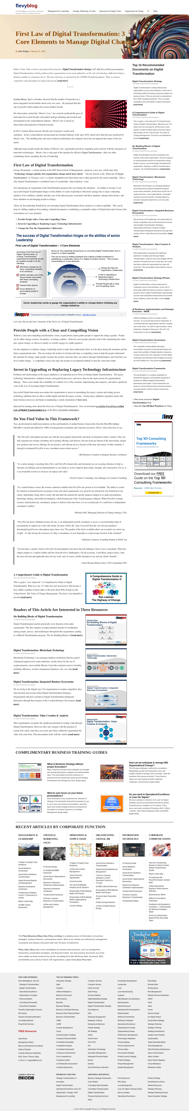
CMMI (58, 1020)
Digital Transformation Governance (148, 340)
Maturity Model (123, 1013)
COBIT (58, 1024)
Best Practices (61, 999)
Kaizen (90, 1060)
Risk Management (154, 991)
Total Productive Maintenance (159, 1049)
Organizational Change (126, 1028)
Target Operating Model (156, 1042)
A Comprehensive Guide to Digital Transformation (41, 574)
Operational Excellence (28, 991)
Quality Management (125, 1067)
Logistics (121, 995)
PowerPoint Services (26, 1024)
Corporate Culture (63, 1060)
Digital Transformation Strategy (147, 81)
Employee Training (95, 1020)
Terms (25, 1057)
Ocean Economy (76, 881)
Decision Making (94, 995)
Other (155, 11)
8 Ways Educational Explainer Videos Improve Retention (158, 888)
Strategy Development (156, 1031)
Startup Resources (155, 1085)
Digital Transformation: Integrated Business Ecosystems (44, 681)
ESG (89, 1013)
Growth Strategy (94, 1028)
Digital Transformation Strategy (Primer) (151, 278)
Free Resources (124, 1078)
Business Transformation (65, 1017)
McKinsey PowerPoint (126, 1017)
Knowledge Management (127, 981)
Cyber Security (93, 988)
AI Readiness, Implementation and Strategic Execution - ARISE (153, 310)
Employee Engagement (97, 1017)
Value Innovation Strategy (157, 1096)
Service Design (153, 1013)
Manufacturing (123, 1002)
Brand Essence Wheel (157, 895)
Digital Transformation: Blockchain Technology (39, 650)
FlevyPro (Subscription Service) (30, 1010)
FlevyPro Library (111, 423)
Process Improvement (126, 1046)
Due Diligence (93, 1010)
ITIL (89, 1046)
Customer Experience (64, 1067)
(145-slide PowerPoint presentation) (93, 69)
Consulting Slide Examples (98, 1085)
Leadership (122, 984)
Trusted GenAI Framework (53, 895)
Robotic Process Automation (158, 995)
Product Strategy (124, 1060)
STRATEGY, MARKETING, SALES (50, 839)
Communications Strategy (66, 1035)
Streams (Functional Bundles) (29, 1017)
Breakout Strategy (63, 1006)
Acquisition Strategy (63, 981)
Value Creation (153, 1056)
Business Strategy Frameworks (99, 1078)
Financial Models (25, 999)
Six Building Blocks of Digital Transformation (38, 616)
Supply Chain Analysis (156, 1035)
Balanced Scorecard (64, 995)
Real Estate (152, 981)
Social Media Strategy (156, 1020)
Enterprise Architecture (96, 1024)
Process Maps (123, 1049)
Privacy (31, 1057)
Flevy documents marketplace (66, 409)
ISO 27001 (92, 1042)
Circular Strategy (76, 906)
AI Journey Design (50, 867)
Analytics (59, 988)
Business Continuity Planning (67, 1010)
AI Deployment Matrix (130, 901)
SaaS (150, 1002)
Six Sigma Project (154, 1017)
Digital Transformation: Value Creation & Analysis (41, 715)
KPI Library (22, 1013)
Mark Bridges (23, 51)
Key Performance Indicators (98, 1067)
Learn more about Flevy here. (79, 960)
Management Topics (26, 1042)
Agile (58, 984)
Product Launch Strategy (127, 1056)
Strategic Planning (155, 1024)
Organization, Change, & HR (67, 1092)
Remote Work (153, 984)
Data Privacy (92, 991)
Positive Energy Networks (105, 902)
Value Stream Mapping (156, 1060)
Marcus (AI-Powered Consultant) (30, 1046)
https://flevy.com (32, 949)
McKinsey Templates (125, 1020)
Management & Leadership (58, 11)
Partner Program (24, 1049)
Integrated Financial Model (98, 1056)
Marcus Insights (124, 1092)
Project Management (125, 1064)
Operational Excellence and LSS (68, 1089)
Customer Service (94, 984)
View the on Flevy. (153, 406)
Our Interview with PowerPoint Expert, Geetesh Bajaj (159, 879)
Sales (150, 1006)
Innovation (82, 399)
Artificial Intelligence (63, 991)
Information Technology (96, 1049)
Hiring (90, 1035)
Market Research (124, 1006)
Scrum (150, 1010)
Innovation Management (97, 1053)
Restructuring (153, 988)
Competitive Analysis (64, 1046)
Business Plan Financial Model (68, 1013)
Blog (37, 1057)
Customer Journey (95, 981)
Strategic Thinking (154, 1028)
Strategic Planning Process (158, 1092)
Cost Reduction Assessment (66, 1064)
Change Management (64, 1028)
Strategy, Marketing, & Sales (84, 11)
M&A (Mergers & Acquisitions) (129, 999)
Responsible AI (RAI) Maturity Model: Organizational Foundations (81, 899)
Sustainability (153, 1038)
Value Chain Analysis (156, 1053)
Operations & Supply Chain (110, 11)
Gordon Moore (20, 99)
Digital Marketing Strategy (97, 999)
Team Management (155, 1046)
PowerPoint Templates (27, 1006)
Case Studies (93, 1082)
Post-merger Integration (126, 1038)
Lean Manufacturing (125, 991)
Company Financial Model (66, 1038)
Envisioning (133, 771)
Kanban (91, 1064)
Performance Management (128, 1035)
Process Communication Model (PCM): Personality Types (158, 917)
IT (148, 11)
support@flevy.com (35, 1060)
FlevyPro (18, 427)
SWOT (150, 999)
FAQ (20, 1057)
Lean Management (125, 1085)
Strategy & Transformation (29, 984)
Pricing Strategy (124, 1042)
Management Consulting (65, 1096)
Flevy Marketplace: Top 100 (28, 981)
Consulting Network (25, 1020)
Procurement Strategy (126, 1053)
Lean (120, 988)
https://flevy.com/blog (52, 936)
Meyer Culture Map (25, 901)
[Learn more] (81, 780)
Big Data (59, 1002)
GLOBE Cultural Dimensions (106, 886)
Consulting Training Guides (98, 1089)
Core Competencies (63, 1056)
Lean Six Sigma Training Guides (130, 1089)
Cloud (58, 1031)
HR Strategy (92, 1031)
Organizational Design (126, 1031)
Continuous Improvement (65, 1053)
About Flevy (22, 1038)
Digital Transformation (91, 152)
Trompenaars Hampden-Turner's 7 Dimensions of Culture (27, 895)
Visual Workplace (154, 1064)
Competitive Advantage (65, 1042)
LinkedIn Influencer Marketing (29, 1053)
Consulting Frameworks (28, 1002)
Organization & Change (134, 11)
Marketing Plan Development (129, 1010)
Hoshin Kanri (93, 1038)
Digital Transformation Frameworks (148, 368)
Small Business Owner (156, 1082)
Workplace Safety (154, 1067)
